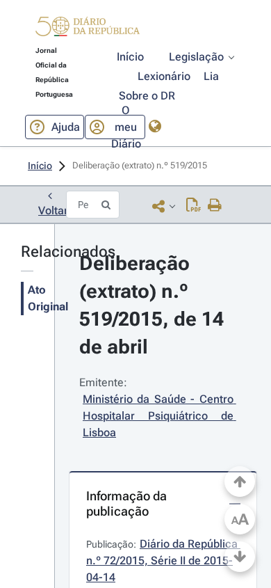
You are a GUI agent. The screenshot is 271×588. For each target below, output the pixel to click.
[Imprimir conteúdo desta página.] (215, 206)
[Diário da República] (87, 29)
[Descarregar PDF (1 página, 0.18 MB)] (193, 206)
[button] (87, 28)
